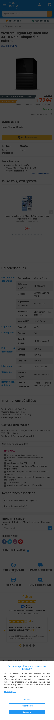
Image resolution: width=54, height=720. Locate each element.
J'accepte (27, 712)
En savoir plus (10, 691)
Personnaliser (27, 706)
